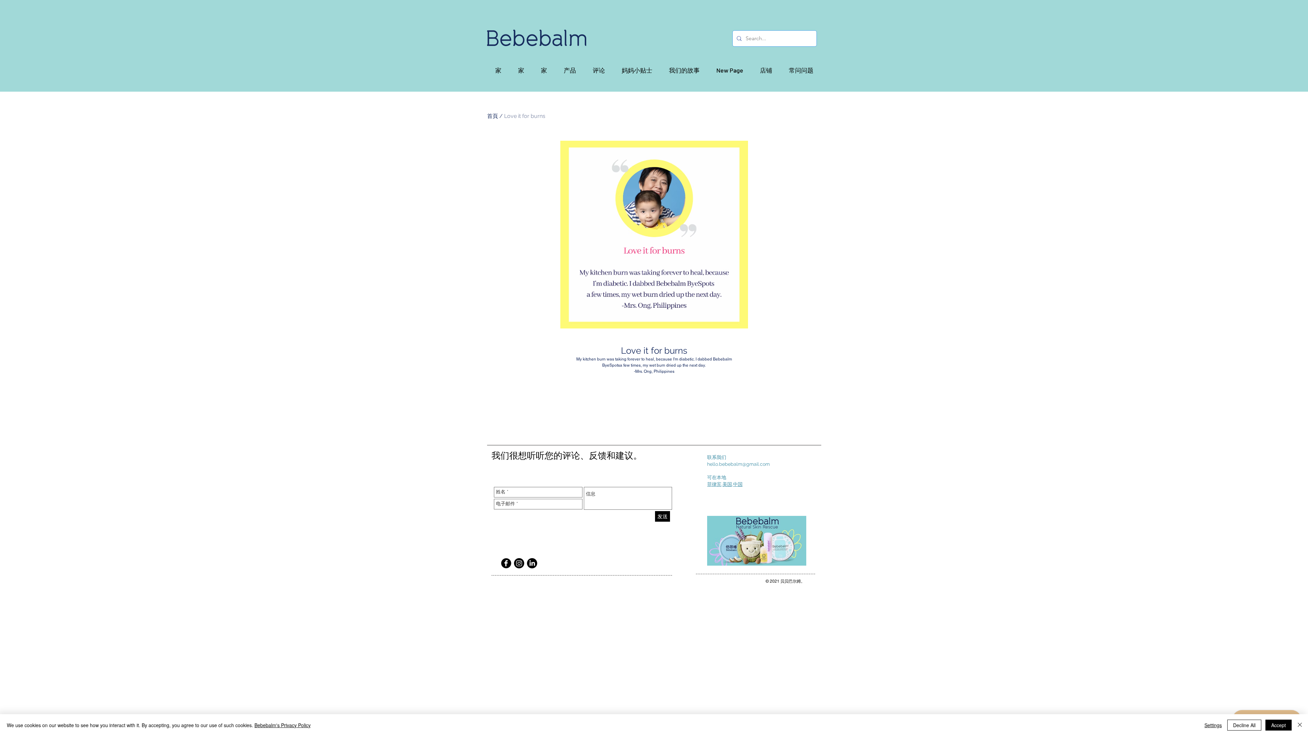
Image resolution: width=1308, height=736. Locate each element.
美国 (727, 484)
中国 (738, 484)
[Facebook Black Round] (506, 563)
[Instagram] (519, 563)
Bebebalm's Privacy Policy (282, 725)
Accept (1278, 725)
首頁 (492, 116)
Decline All (1244, 725)
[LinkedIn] (532, 563)
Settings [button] (1213, 725)
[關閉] (1300, 725)
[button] (569, 70)
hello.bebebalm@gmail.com (738, 464)
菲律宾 (714, 484)
